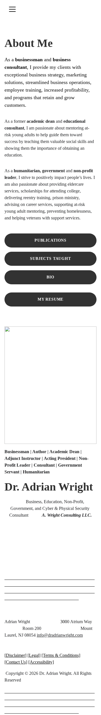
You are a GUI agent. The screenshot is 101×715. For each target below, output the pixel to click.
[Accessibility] (41, 662)
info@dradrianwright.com (60, 635)
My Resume (51, 299)
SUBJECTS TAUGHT (50, 259)
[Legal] (33, 655)
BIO (50, 277)
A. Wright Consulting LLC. (67, 515)
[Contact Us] (15, 662)
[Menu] (12, 9)
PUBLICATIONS (50, 240)
